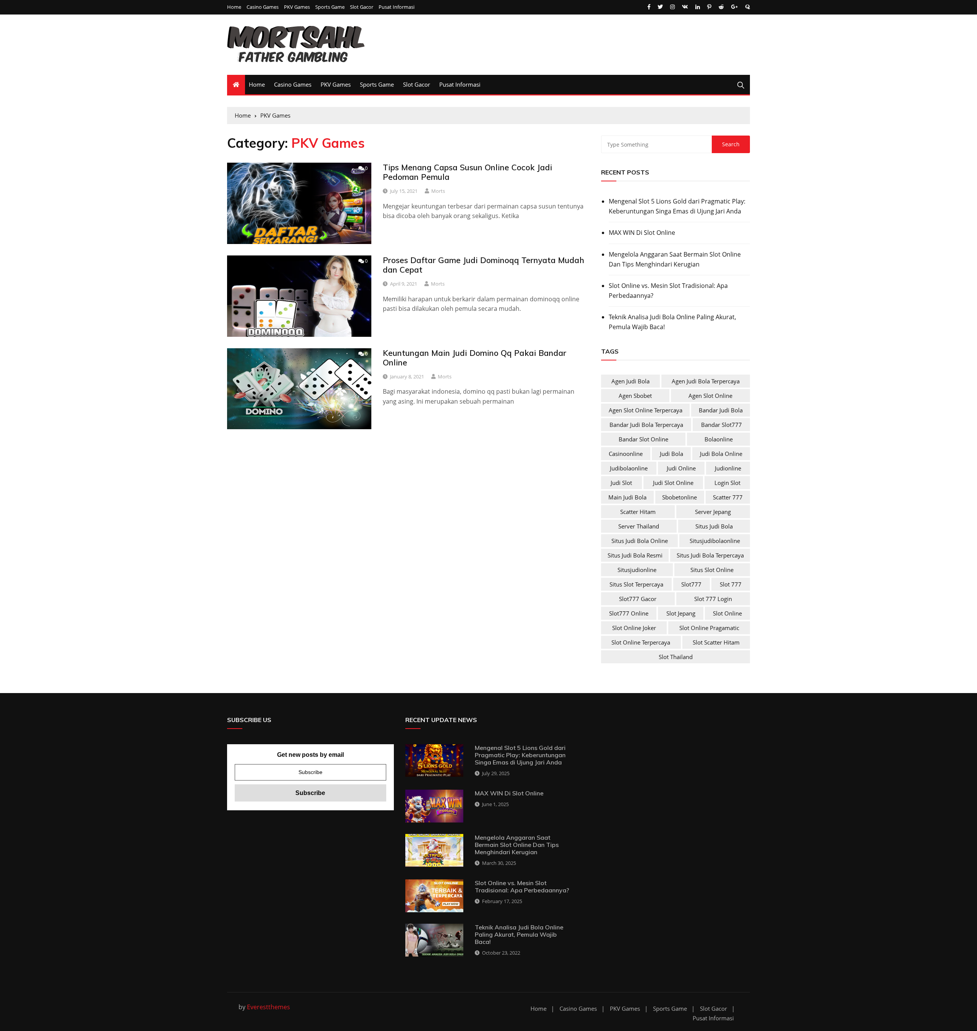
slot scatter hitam (716, 642)
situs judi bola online (639, 541)
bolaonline (719, 439)
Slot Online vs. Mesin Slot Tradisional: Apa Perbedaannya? (668, 290)
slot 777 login (713, 599)
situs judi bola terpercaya (710, 555)
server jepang (713, 512)
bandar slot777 (721, 424)
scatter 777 (728, 497)
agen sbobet (635, 395)
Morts (438, 190)
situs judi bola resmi (635, 555)
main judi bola (627, 497)
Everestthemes (268, 1007)
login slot (727, 482)
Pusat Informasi (396, 7)
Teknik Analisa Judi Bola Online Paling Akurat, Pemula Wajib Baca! (672, 322)
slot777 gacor (637, 599)
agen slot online (710, 395)
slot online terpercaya (640, 642)
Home (234, 7)
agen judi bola (630, 381)
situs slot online (712, 570)
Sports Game (330, 7)
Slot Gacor (361, 7)
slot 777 (731, 584)
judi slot (621, 482)
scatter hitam (638, 512)
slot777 (691, 584)
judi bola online (721, 453)
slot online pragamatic (709, 628)
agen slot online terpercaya (645, 410)
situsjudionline (636, 570)
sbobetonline (679, 497)
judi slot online (673, 482)
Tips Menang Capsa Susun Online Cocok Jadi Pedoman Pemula (467, 172)
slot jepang (680, 613)
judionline (728, 468)
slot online (727, 613)
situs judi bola (714, 526)
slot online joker (634, 628)
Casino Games (263, 7)
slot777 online (628, 613)
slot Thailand (676, 657)
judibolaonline (629, 468)
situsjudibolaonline (715, 541)
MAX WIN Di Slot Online (642, 232)
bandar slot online (643, 439)
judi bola (671, 453)
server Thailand (638, 526)
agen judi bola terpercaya (706, 381)
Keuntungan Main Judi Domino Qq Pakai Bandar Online (474, 357)
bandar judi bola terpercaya (646, 424)
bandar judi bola (721, 410)
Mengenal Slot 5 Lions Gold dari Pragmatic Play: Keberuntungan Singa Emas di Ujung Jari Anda (677, 206)
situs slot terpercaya (636, 584)
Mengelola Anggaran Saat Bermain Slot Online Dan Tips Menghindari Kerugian (675, 259)
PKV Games (297, 7)
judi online (681, 468)
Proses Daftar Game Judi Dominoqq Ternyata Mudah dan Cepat (483, 265)
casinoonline (626, 453)
